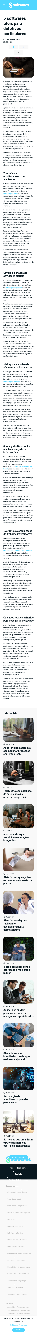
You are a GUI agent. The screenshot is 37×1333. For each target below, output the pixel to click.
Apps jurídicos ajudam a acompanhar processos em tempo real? (17, 750)
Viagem (24, 1294)
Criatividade (11, 1206)
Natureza (10, 1260)
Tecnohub (11, 1314)
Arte (19, 1192)
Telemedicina (12, 1281)
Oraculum (19, 1314)
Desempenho (25, 1213)
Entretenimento (13, 1233)
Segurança (22, 1281)
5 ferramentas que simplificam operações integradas (16, 837)
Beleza (24, 1192)
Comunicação (17, 1199)
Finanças (21, 1247)
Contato (18, 1174)
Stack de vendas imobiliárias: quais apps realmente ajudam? (16, 1056)
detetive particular (10, 194)
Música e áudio (12, 1240)
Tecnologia (19, 1287)
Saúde (9, 1274)
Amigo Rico (11, 1307)
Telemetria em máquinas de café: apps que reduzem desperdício (17, 794)
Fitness (15, 1274)
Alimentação (11, 1192)
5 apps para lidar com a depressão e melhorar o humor (16, 969)
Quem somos (22, 1168)
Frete (18, 1294)
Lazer (20, 1253)
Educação (10, 1219)
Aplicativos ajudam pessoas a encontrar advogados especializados (18, 1013)
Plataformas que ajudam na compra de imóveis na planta (17, 880)
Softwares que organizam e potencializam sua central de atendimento (18, 1142)
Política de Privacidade (18, 1325)
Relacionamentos (24, 1267)
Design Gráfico (22, 1206)
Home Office (12, 1267)
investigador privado (14, 288)
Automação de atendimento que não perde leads (15, 1099)
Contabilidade (12, 1253)
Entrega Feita (25, 1310)
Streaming (23, 1240)
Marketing (27, 1253)
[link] (18, 1160)
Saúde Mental (24, 1274)
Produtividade (20, 1260)
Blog (11, 1168)
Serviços (10, 1287)
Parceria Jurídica (23, 1307)
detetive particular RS (11, 382)
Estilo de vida (12, 1247)
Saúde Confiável (13, 1310)
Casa (9, 1199)
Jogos (22, 1233)
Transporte (11, 1294)
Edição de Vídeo (13, 1213)
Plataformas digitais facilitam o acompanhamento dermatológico (15, 925)
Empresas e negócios (15, 1226)
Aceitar (18, 1330)
